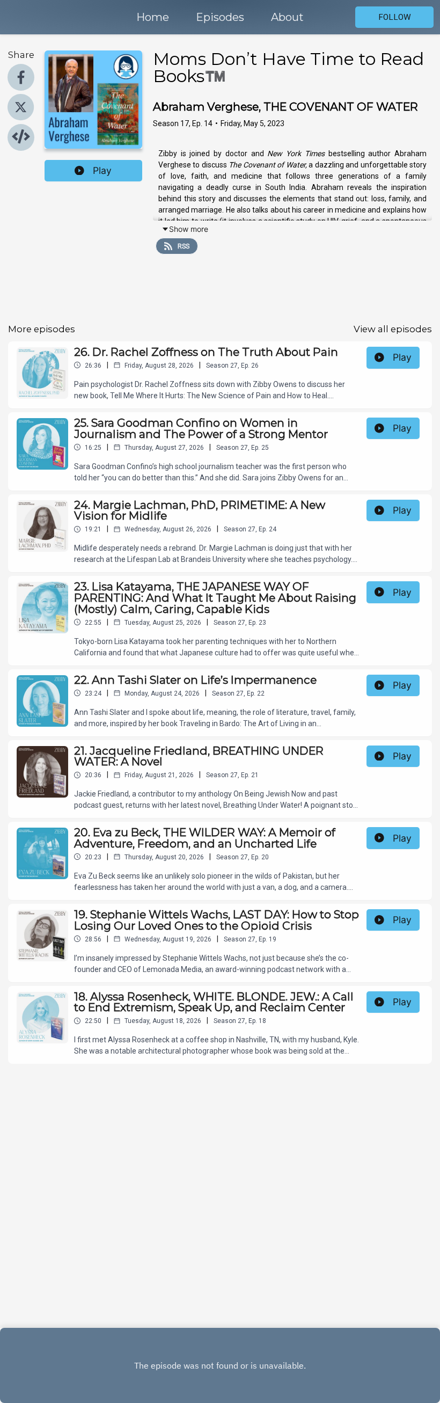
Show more (188, 228)
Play (102, 170)
